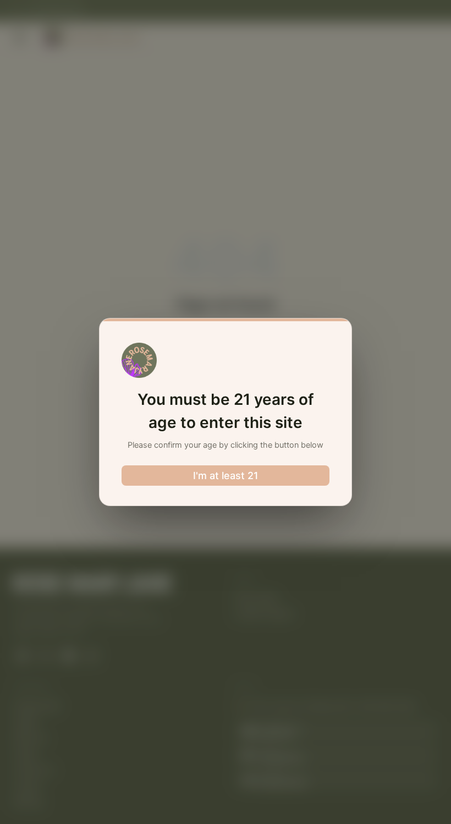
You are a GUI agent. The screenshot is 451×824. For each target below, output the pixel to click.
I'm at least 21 (225, 475)
